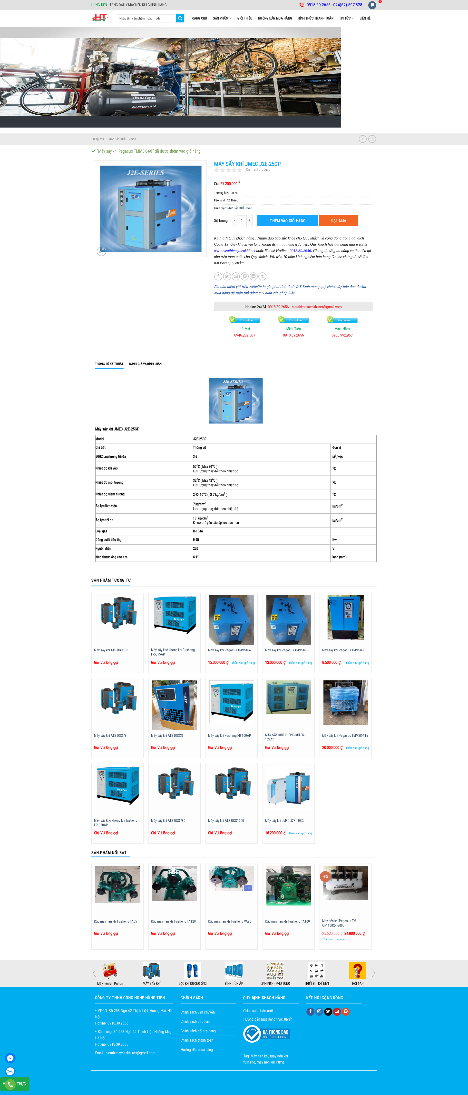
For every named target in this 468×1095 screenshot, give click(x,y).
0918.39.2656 (278, 307)
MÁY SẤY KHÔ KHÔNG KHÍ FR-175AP (285, 737)
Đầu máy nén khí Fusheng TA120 (173, 921)
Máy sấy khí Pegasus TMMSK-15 (344, 650)
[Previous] (91, 908)
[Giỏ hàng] (372, 5)
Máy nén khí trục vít (110, 984)
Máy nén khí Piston (151, 984)
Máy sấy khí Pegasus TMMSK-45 (230, 650)
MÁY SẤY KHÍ (116, 139)
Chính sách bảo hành (196, 1021)
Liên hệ (365, 18)
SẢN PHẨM (220, 18)
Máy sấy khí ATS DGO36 (167, 736)
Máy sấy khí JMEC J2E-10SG (284, 821)
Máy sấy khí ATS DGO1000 (226, 821)
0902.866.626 (342, 335)
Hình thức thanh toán (315, 18)
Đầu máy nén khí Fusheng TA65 (115, 921)
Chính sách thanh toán (197, 1040)
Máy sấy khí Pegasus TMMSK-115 (345, 736)
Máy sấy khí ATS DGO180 (111, 650)
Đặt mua (338, 220)
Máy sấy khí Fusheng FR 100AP (229, 736)
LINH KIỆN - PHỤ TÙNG (316, 984)
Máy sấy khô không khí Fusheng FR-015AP (173, 652)
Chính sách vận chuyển (198, 1012)
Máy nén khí (259, 1056)
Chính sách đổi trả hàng (198, 1031)
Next (374, 973)
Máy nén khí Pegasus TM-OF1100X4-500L (339, 923)
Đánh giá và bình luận (145, 364)
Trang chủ (198, 18)
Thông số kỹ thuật (109, 364)
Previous (94, 973)
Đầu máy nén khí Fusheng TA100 (287, 921)
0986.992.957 (293, 335)
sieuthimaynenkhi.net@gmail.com (317, 307)
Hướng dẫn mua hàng (275, 18)
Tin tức (345, 18)
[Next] (371, 908)
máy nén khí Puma (270, 1062)
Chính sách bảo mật (258, 1010)
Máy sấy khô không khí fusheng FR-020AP (115, 822)
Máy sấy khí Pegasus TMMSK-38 (287, 650)
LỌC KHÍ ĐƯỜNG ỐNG (234, 984)
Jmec (132, 139)
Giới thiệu (244, 18)
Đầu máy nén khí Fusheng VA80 (229, 921)
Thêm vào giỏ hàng (287, 221)
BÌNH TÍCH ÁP (275, 984)
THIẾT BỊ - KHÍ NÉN (358, 984)
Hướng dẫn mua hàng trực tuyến (267, 1019)
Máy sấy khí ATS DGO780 (168, 821)
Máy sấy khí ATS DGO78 (110, 736)
